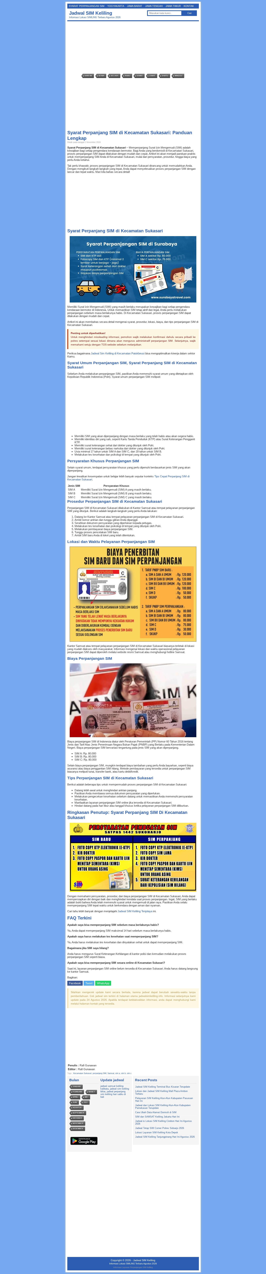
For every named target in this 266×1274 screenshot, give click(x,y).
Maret (92, 1092)
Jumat (152, 76)
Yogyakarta (115, 6)
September (78, 1113)
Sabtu (165, 76)
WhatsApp (103, 983)
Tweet (88, 983)
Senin (101, 76)
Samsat (110, 1073)
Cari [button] (189, 13)
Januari (77, 1087)
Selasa (114, 76)
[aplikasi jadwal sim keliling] (84, 1144)
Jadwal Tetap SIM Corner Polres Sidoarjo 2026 (159, 1128)
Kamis (140, 76)
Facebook (75, 983)
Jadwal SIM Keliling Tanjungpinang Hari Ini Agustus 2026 (165, 1136)
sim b (123, 1073)
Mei (86, 1097)
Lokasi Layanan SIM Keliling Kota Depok (156, 1132)
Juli (86, 1102)
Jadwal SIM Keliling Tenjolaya (135, 911)
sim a (117, 1073)
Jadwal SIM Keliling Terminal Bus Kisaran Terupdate (162, 1086)
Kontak (189, 6)
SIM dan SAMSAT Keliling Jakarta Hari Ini (157, 1116)
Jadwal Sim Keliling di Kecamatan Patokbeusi (118, 353)
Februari (77, 1092)
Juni (75, 1102)
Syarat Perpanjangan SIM (86, 6)
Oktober (77, 1118)
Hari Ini (88, 76)
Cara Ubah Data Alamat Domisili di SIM (155, 1112)
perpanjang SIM (99, 1073)
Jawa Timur (173, 6)
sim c (129, 1073)
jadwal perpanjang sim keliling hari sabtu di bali (113, 1094)
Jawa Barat (134, 6)
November (78, 1123)
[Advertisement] (134, 47)
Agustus (77, 1108)
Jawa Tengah (154, 6)
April (75, 1097)
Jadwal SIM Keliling (90, 13)
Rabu (127, 76)
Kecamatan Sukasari (82, 1073)
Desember (78, 1129)
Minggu (178, 76)
